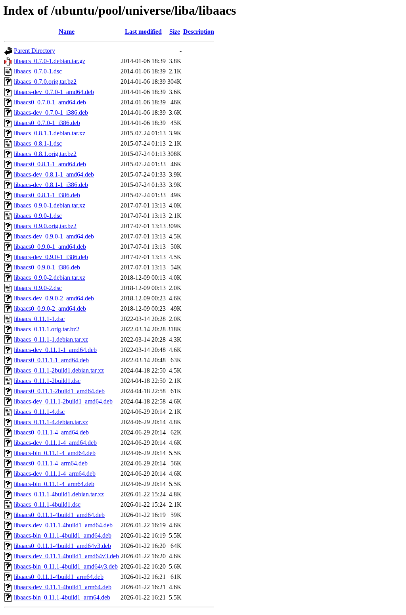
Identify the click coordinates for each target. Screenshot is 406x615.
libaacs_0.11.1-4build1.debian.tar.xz (59, 494)
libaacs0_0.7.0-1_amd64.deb (50, 102)
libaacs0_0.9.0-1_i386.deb (47, 267)
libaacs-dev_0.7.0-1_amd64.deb (54, 91)
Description (198, 31)
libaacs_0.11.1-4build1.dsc (47, 504)
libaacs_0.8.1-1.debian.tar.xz (49, 133)
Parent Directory (34, 50)
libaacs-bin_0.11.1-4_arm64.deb (54, 483)
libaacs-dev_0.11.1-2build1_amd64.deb (63, 401)
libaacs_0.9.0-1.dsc (38, 215)
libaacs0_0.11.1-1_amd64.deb (51, 360)
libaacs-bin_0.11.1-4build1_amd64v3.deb (66, 566)
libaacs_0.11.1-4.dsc (39, 411)
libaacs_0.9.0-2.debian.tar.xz (49, 277)
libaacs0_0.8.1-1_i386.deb (47, 195)
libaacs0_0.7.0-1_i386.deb (47, 122)
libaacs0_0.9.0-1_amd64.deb (50, 246)
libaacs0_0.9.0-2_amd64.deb (50, 308)
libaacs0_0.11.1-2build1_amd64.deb (59, 391)
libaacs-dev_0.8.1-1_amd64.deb (54, 174)
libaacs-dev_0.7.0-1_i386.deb (51, 112)
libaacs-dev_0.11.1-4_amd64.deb (55, 442)
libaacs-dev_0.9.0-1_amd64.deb (54, 236)
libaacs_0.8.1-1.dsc (38, 143)
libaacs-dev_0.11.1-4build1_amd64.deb (63, 525)
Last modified (143, 31)
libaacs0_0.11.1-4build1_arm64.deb (58, 576)
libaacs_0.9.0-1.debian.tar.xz (49, 205)
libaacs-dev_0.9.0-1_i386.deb (51, 257)
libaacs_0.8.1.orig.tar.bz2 (45, 153)
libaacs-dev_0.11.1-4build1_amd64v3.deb (66, 556)
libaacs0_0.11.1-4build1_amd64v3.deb (62, 545)
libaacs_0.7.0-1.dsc (38, 71)
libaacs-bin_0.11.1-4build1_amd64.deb (62, 535)
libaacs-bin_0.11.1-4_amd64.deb (55, 453)
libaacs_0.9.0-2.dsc (38, 287)
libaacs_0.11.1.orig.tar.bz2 (46, 329)
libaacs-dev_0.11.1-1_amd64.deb (55, 349)
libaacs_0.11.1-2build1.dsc (47, 380)
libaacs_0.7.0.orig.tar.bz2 (45, 81)
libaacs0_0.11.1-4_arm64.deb (51, 463)
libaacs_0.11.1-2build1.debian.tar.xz (59, 370)
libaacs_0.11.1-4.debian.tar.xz (51, 422)
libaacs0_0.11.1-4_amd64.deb (51, 432)
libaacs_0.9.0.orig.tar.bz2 (45, 226)
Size (174, 31)
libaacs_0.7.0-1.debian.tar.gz (49, 61)
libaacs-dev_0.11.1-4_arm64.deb (55, 473)
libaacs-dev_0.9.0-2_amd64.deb (54, 298)
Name (67, 31)
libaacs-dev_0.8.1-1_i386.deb (51, 184)
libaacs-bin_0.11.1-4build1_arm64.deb (62, 597)
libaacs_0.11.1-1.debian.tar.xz (51, 339)
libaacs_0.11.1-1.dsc (39, 318)
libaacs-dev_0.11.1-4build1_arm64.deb (62, 587)
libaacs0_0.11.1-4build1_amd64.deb (59, 514)
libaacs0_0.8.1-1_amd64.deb (50, 164)
